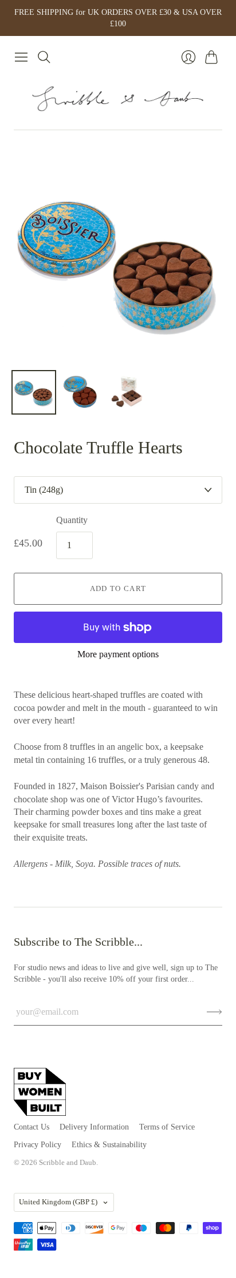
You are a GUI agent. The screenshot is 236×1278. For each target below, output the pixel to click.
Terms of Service (167, 1127)
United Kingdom (58, 1201)
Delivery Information (94, 1127)
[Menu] (21, 57)
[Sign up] (214, 1012)
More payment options (118, 654)
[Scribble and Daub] (118, 98)
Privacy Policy (37, 1144)
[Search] (44, 57)
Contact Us (31, 1127)
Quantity (72, 520)
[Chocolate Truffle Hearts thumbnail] (34, 392)
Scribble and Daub (67, 1162)
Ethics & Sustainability (109, 1144)
